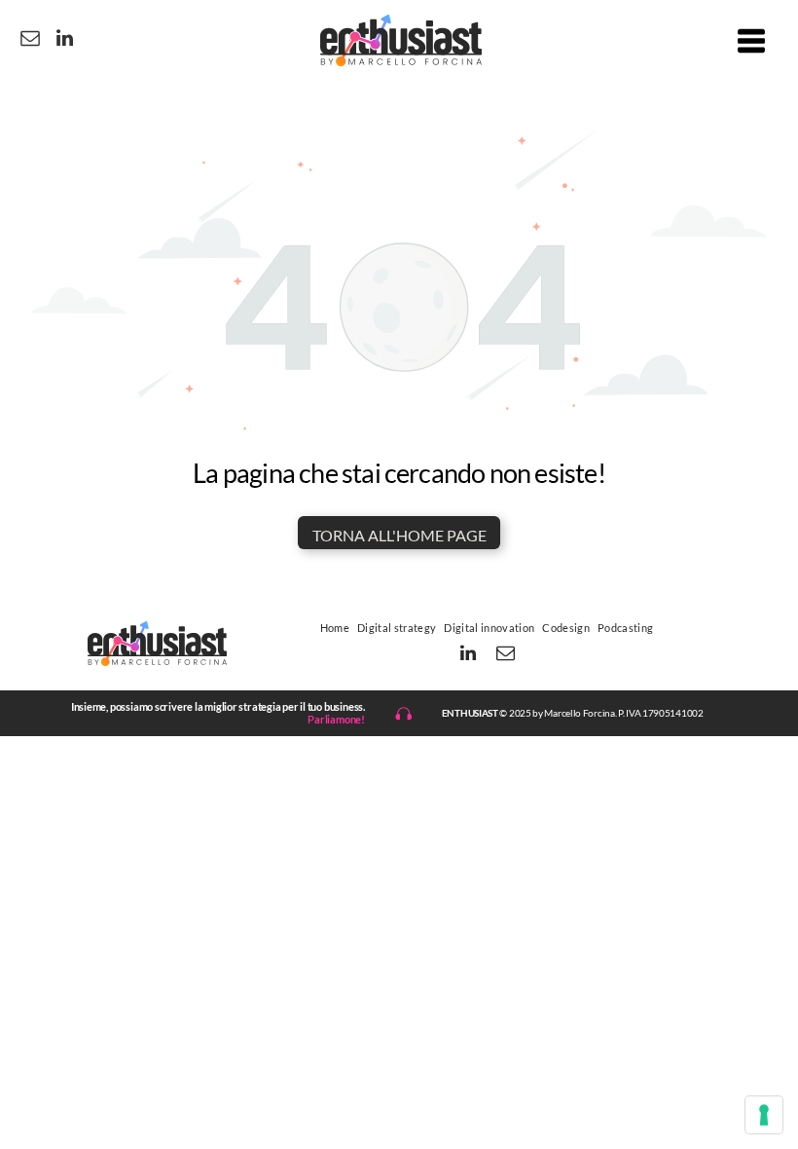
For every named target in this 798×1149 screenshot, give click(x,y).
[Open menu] (751, 41)
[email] (30, 40)
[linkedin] (64, 40)
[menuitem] (334, 627)
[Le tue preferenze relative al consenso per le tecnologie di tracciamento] (763, 1114)
